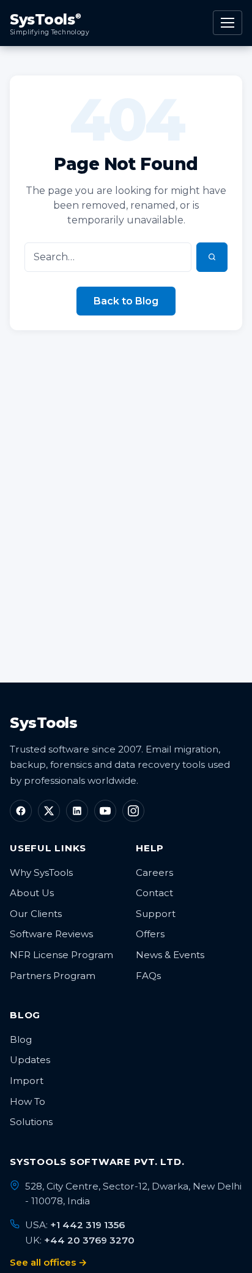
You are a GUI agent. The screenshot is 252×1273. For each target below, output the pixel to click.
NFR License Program (61, 955)
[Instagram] (133, 811)
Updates (30, 1060)
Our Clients (36, 913)
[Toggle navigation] (227, 22)
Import (26, 1080)
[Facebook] (21, 811)
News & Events (170, 955)
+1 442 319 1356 (87, 1225)
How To (27, 1101)
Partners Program (52, 975)
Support (156, 913)
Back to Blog (126, 301)
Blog (21, 1039)
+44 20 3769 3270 (89, 1240)
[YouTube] (105, 811)
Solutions (31, 1122)
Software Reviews (51, 934)
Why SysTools (41, 872)
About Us (32, 893)
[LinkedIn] (77, 811)
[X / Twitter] (49, 811)
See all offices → (48, 1262)
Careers (154, 872)
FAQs (148, 975)
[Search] (212, 257)
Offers (150, 934)
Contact (154, 893)
